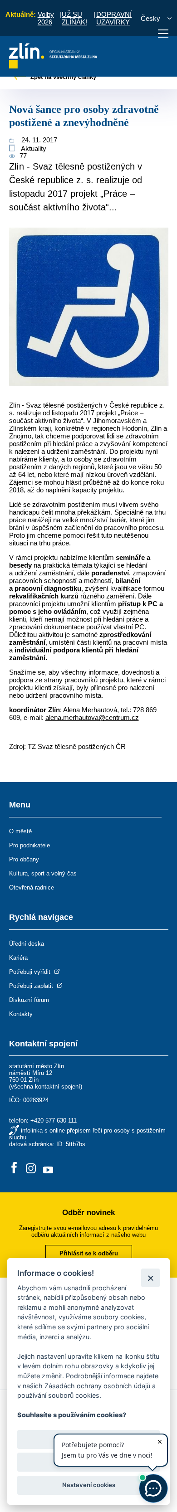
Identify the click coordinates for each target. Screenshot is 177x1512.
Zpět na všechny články (62, 76)
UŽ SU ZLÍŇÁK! (74, 18)
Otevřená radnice (31, 887)
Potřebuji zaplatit (32, 985)
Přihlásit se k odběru (88, 1253)
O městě (20, 831)
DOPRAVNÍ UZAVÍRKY (114, 18)
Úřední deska (26, 943)
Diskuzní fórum (29, 1000)
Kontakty (21, 1014)
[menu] (163, 33)
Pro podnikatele (29, 845)
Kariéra (18, 957)
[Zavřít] (150, 1278)
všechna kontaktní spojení (45, 1086)
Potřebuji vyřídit (30, 971)
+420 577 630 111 (53, 1120)
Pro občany (24, 859)
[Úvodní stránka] (53, 66)
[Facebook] (14, 1168)
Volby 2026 (46, 18)
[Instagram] (31, 1168)
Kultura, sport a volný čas (43, 873)
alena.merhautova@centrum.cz (92, 717)
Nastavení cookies (88, 1484)
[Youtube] (48, 1168)
